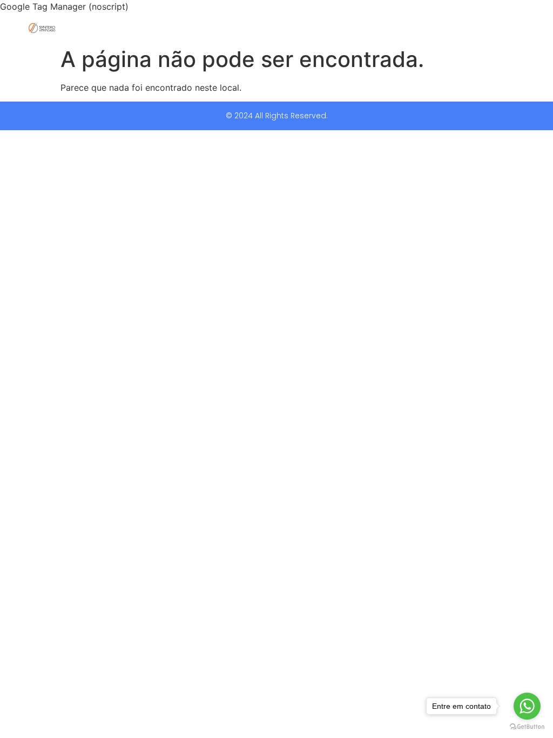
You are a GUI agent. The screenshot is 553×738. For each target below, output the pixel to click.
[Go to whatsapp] (527, 706)
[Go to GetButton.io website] (527, 726)
